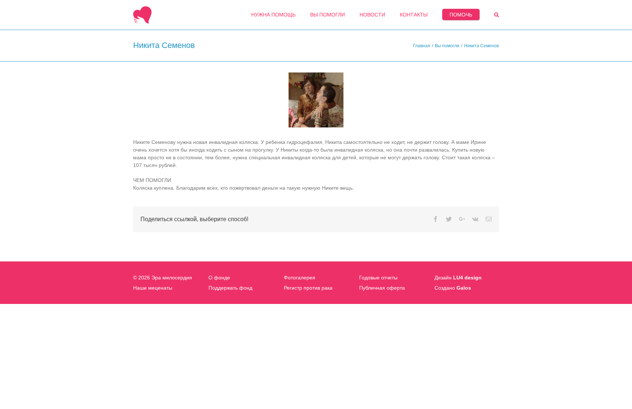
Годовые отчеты (378, 277)
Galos (463, 288)
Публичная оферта (382, 288)
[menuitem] (273, 14)
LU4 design (467, 277)
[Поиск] (496, 14)
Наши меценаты (152, 288)
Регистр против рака (308, 288)
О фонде (219, 277)
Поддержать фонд (230, 288)
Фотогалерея (299, 277)
